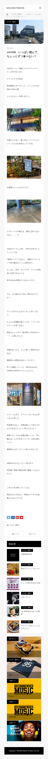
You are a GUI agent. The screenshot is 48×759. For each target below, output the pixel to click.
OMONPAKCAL (26, 554)
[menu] (40, 7)
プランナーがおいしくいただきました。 (30, 627)
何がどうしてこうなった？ (30, 568)
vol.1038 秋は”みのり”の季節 (30, 612)
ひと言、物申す (11, 22)
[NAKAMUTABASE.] (20, 8)
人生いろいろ (26, 597)
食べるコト (12, 638)
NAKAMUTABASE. (22, 751)
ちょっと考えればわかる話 (30, 583)
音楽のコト (12, 680)
